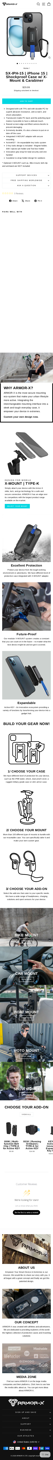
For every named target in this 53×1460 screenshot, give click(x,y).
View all (26, 1114)
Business (26, 1430)
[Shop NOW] (26, 1004)
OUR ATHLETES (25, 1436)
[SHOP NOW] (26, 927)
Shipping (17, 90)
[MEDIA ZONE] (26, 1358)
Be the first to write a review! (26, 1212)
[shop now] (26, 965)
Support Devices (26, 175)
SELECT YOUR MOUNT (17, 506)
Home (26, 68)
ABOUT (26, 1418)
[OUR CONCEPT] (26, 1304)
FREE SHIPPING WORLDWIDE (26, 180)
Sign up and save (26, 1412)
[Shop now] (26, 1042)
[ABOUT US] (26, 1249)
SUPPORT (26, 1424)
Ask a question (26, 185)
